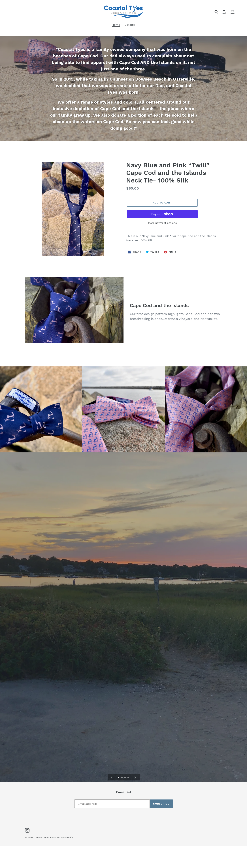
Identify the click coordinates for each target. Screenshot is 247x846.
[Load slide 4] (128, 778)
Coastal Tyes (42, 837)
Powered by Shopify (61, 837)
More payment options (162, 222)
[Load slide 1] (119, 778)
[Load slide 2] (122, 778)
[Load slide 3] (125, 778)
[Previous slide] (112, 777)
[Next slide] (135, 777)
